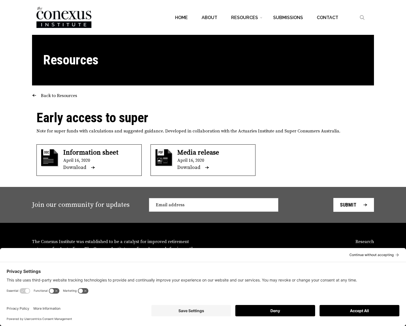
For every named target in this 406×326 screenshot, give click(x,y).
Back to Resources (59, 95)
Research (364, 241)
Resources (70, 60)
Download (74, 167)
